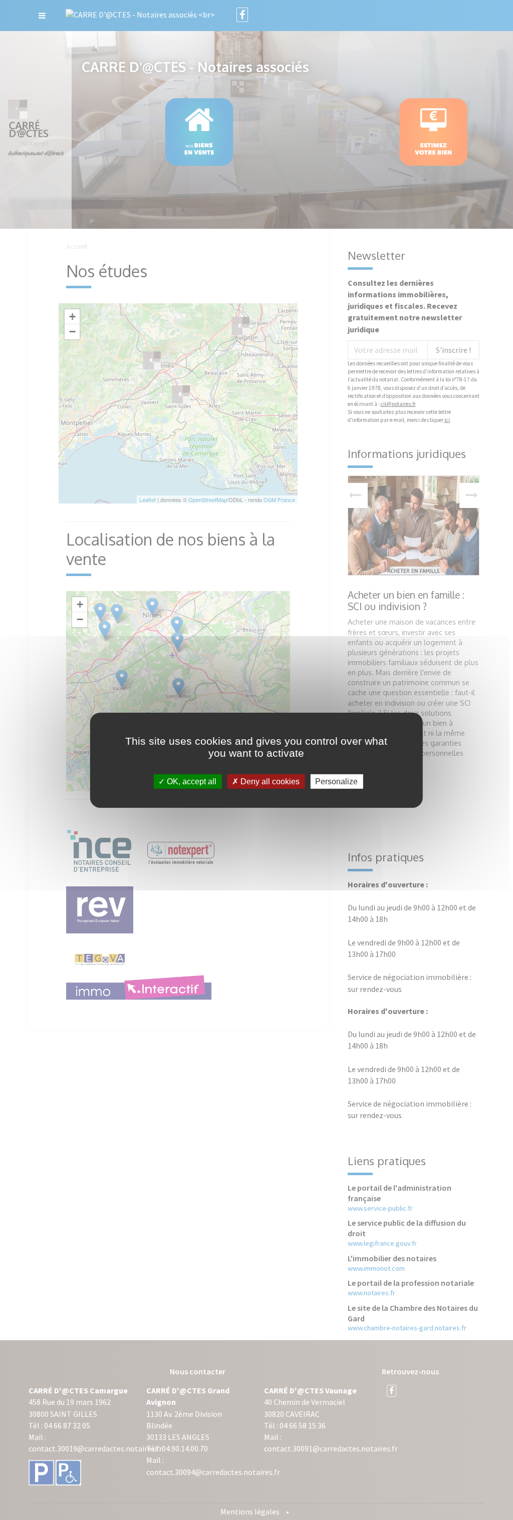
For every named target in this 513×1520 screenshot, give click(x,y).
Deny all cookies (269, 781)
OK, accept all (190, 781)
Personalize (336, 781)
